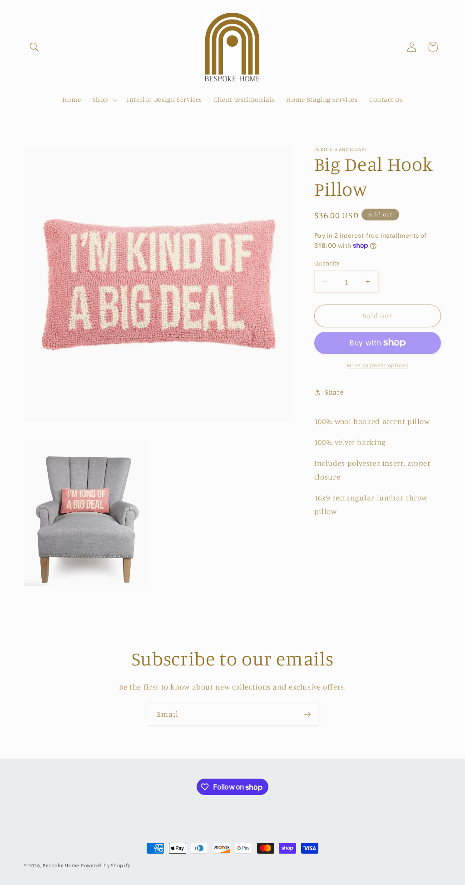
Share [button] (334, 392)
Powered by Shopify (105, 865)
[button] (34, 46)
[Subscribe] (307, 715)
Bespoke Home (61, 865)
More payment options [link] (378, 365)
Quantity (326, 263)
